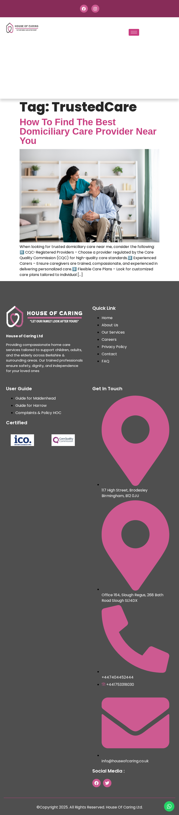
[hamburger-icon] (134, 32)
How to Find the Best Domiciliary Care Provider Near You (88, 131)
